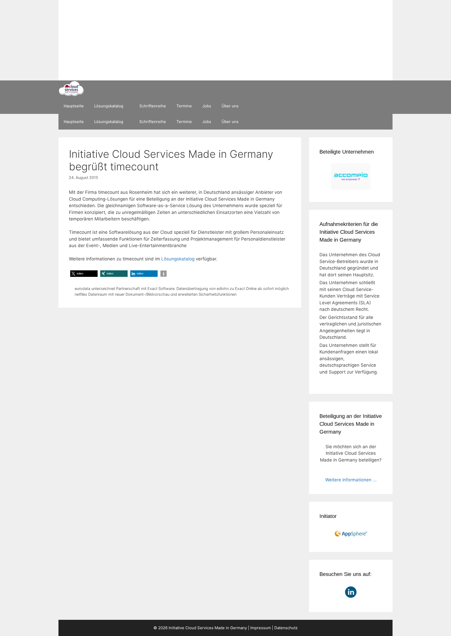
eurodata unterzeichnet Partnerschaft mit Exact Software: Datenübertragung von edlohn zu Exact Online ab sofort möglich (182, 288)
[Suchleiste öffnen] (385, 106)
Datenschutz (286, 627)
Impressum (260, 627)
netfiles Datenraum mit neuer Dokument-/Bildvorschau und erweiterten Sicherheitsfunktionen (155, 294)
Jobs (206, 105)
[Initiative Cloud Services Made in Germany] (71, 89)
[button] (84, 273)
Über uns (230, 105)
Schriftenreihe (152, 105)
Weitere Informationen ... (351, 479)
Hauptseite (74, 105)
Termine (184, 105)
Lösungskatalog (108, 105)
